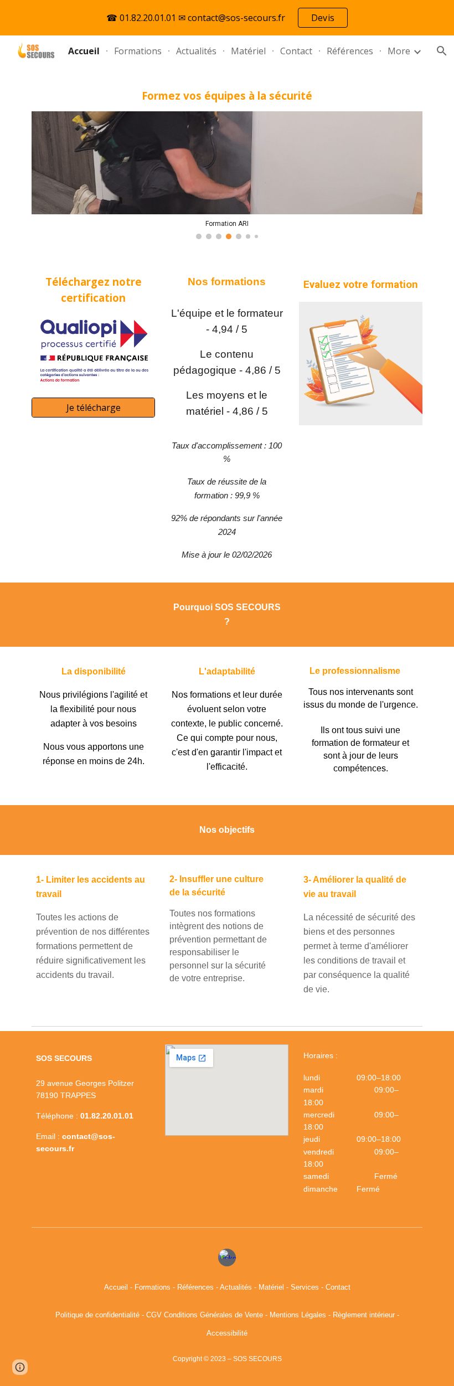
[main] (227, 95)
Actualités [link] (196, 51)
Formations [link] (138, 51)
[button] (20, 1367)
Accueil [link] (84, 51)
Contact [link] (296, 51)
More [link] (399, 51)
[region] (227, 17)
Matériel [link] (248, 51)
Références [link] (350, 51)
